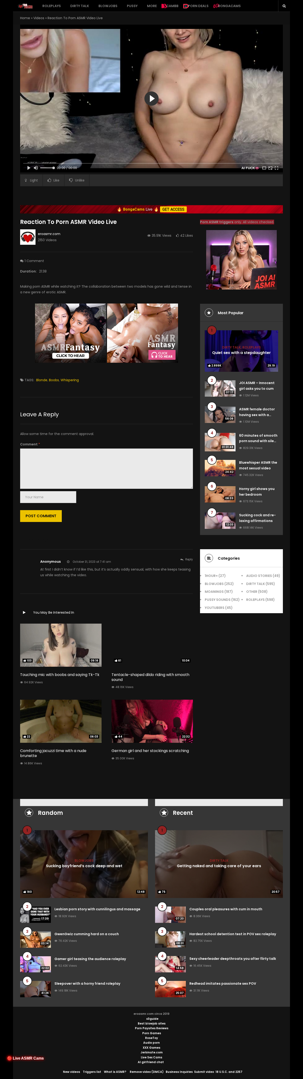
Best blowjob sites (151, 1023)
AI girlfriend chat (151, 1062)
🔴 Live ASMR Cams (25, 1058)
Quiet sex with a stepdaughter (241, 352)
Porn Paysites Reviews (151, 1028)
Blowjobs (107, 6)
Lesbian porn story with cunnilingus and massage (97, 909)
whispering (70, 380)
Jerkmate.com (152, 1052)
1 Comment (34, 260)
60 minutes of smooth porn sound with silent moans (258, 441)
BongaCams (229, 6)
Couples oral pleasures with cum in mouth (225, 909)
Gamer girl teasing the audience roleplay (90, 959)
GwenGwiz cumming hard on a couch (86, 934)
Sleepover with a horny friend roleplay (87, 983)
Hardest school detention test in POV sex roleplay (232, 934)
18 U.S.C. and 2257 (228, 1072)
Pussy (132, 6)
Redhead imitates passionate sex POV (222, 983)
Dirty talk (79, 6)
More (152, 6)
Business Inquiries (179, 1072)
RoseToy (151, 1038)
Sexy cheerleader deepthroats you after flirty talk (232, 958)
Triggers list (92, 1072)
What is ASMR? (115, 1072)
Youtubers (214, 607)
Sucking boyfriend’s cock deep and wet (84, 865)
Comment (30, 444)
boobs (54, 380)
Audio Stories (259, 575)
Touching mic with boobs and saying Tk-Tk (59, 674)
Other (251, 591)
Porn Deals (198, 6)
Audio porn (151, 1043)
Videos (38, 18)
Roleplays (51, 6)
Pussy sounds (218, 599)
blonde (41, 380)
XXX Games (151, 1048)
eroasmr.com (49, 233)
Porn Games (151, 1033)
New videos (71, 1072)
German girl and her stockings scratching (150, 750)
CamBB (172, 6)
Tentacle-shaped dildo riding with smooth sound (150, 677)
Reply (189, 559)
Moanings (214, 591)
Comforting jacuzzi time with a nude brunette (53, 753)
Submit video (204, 1072)
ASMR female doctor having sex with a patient (257, 415)
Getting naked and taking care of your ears (219, 865)
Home (25, 18)
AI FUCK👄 (250, 168)
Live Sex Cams (151, 1057)
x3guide (152, 1019)
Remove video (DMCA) (147, 1072)
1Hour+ (211, 575)
